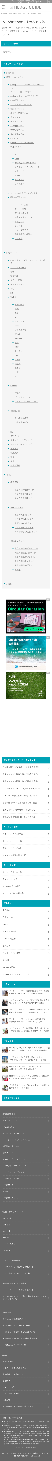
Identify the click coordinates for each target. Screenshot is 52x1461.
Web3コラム (15, 147)
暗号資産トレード (22, 184)
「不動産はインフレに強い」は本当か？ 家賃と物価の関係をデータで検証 (29, 1086)
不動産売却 (19, 221)
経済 (12, 457)
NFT (16, 154)
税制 (17, 342)
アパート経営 (20, 209)
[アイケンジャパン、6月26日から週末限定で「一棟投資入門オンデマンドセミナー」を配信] (5, 1021)
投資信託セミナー (18, 482)
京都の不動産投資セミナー (26, 557)
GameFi (18, 338)
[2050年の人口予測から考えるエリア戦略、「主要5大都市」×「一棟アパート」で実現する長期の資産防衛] (5, 1050)
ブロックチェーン (22, 397)
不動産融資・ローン (23, 217)
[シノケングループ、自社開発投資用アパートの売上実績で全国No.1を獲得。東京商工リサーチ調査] (5, 1031)
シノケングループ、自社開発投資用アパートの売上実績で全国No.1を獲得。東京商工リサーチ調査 (29, 1029)
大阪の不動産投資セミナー (26, 553)
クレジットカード (18, 267)
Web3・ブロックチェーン (15, 1159)
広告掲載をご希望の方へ (13, 1374)
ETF (16, 355)
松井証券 (6, 946)
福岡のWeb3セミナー (24, 527)
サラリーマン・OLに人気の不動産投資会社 (21, 788)
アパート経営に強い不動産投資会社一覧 (20, 1338)
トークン (18, 351)
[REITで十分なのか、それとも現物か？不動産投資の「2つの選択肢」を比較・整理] (5, 1078)
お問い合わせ (8, 1361)
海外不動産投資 (21, 213)
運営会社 (6, 1381)
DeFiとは (6, 1231)
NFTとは (6, 1225)
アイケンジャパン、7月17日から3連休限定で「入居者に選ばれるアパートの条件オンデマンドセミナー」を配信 (29, 1011)
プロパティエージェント (13, 848)
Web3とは (7, 1218)
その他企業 (19, 304)
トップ (2, 2)
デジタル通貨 (20, 330)
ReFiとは (6, 1237)
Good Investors (17, 109)
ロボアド (11, 2)
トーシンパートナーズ (12, 841)
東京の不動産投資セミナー (26, 548)
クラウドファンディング (21, 440)
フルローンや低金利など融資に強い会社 (20, 795)
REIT (12, 432)
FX (41, 2)
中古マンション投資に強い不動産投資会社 (21, 781)
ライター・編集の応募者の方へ (15, 1368)
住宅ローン (15, 436)
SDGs (17, 359)
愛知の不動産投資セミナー (26, 561)
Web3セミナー (16, 507)
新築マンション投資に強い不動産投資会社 (21, 774)
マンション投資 (21, 205)
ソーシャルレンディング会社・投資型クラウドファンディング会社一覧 (24, 1297)
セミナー (10, 475)
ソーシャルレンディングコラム (23, 193)
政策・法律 (15, 465)
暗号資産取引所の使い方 (25, 162)
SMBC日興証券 (9, 938)
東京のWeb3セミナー (24, 515)
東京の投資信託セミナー (25, 490)
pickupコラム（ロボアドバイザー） (26, 96)
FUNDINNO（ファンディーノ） (16, 974)
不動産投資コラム (18, 197)
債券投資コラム (17, 134)
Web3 (17, 175)
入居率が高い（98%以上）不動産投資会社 (21, 767)
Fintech (13, 385)
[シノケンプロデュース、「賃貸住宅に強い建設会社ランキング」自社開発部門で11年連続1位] (5, 1003)
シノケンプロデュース (12, 872)
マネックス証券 (9, 931)
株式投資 (37, 2)
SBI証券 (6, 924)
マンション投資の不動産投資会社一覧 (19, 1332)
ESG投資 (28, 2)
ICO (16, 376)
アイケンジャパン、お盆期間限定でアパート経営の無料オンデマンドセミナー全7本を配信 (29, 992)
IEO (16, 313)
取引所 (17, 368)
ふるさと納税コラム (19, 113)
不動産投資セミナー (19, 541)
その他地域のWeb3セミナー (27, 532)
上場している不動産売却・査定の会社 (19, 810)
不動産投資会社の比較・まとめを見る (19, 817)
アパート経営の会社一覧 (13, 893)
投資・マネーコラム (15, 77)
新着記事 (10, 73)
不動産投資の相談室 (23, 234)
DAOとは (6, 1250)
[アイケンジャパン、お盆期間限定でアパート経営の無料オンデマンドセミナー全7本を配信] (5, 993)
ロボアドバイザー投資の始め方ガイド (18, 1267)
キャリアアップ (17, 121)
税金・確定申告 (21, 230)
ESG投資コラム (17, 100)
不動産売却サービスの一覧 (15, 1345)
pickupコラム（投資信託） (22, 142)
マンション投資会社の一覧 (14, 855)
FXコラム (14, 138)
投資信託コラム (17, 125)
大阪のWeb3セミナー (24, 523)
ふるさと (24, 2)
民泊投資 (18, 238)
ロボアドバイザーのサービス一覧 (16, 1273)
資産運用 (18, 226)
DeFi (17, 158)
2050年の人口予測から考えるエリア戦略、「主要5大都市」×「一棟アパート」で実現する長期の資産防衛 (29, 1049)
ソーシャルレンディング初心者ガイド (18, 1290)
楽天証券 (6, 910)
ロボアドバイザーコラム (21, 104)
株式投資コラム (17, 130)
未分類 (9, 584)
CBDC (17, 393)
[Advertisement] (26, 729)
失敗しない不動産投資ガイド (14, 1319)
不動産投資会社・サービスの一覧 (16, 1325)
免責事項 (6, 1400)
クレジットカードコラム (21, 92)
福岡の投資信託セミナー (25, 498)
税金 (12, 461)
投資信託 (32, 2)
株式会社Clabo (31, 1447)
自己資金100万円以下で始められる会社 (20, 803)
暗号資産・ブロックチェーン (27, 167)
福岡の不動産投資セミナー (26, 565)
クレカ (45, 2)
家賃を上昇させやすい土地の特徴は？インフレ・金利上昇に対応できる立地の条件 (29, 1067)
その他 (17, 569)
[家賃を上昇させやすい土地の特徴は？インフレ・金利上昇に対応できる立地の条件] (5, 1069)
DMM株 (6, 960)
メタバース (19, 171)
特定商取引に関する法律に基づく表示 (18, 1406)
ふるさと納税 (16, 280)
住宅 (12, 272)
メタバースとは (9, 1244)
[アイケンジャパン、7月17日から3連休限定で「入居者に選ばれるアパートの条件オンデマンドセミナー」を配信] (5, 1012)
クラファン (15, 2)
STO (17, 347)
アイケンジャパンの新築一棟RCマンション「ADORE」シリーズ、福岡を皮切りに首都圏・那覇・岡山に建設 (29, 1058)
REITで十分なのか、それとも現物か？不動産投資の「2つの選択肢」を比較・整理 (29, 1077)
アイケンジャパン (10, 879)
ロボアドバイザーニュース (26, 401)
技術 (17, 372)
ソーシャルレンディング (21, 444)
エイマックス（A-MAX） (14, 834)
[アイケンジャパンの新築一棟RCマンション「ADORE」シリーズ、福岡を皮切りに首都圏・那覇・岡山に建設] (5, 1059)
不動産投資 (19, 2)
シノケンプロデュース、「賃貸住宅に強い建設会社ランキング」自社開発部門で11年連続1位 (29, 1001)
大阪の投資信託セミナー (25, 494)
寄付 (49, 2)
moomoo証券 (9, 967)
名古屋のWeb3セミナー (25, 519)
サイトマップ (8, 1387)
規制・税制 (19, 179)
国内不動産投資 (21, 422)
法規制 (17, 363)
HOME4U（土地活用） (12, 886)
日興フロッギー (9, 917)
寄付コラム (15, 117)
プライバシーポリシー (12, 1394)
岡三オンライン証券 (11, 953)
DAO (17, 325)
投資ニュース (12, 253)
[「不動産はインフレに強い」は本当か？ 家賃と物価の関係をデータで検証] (5, 1088)
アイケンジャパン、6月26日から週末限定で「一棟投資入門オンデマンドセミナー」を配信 (29, 1020)
